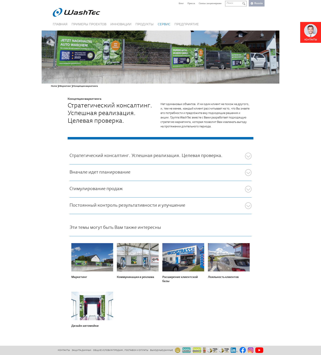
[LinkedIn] (234, 350)
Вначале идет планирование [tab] (99, 172)
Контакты (64, 350)
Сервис (164, 24)
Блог (181, 3)
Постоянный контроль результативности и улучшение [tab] (127, 205)
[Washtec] (76, 12)
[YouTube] (259, 350)
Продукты (144, 24)
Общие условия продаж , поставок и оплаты (120, 350)
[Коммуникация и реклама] (138, 257)
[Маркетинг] (92, 257)
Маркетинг (79, 277)
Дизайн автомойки (85, 325)
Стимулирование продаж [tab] (96, 189)
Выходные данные (161, 350)
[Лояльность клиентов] (229, 257)
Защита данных (81, 350)
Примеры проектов (89, 24)
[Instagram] (250, 350)
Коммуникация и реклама (135, 277)
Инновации (120, 24)
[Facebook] (242, 350)
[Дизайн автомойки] (92, 306)
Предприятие (186, 24)
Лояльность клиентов (223, 277)
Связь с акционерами (210, 3)
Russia (258, 3)
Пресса (191, 3)
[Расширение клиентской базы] (183, 257)
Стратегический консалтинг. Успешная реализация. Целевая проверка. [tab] (146, 156)
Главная (60, 24)
